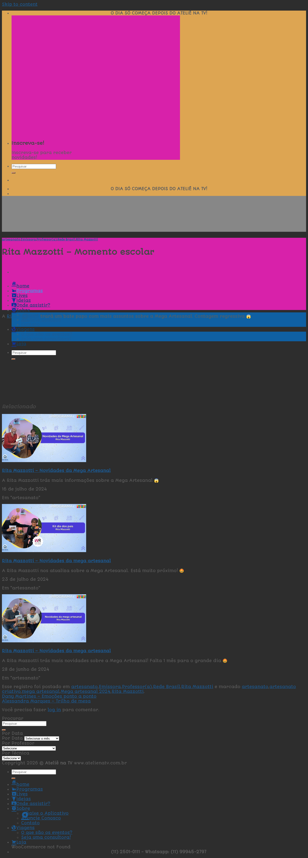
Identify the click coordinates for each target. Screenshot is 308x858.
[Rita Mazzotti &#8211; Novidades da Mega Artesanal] (44, 460)
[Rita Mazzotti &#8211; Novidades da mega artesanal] (44, 550)
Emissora (28, 239)
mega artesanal (40, 691)
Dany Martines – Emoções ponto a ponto (49, 696)
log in (54, 709)
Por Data (12, 738)
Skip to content (20, 4)
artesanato (11, 239)
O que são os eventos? (46, 832)
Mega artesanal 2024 (85, 691)
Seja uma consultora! (46, 837)
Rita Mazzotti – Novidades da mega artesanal (56, 560)
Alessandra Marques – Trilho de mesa (46, 701)
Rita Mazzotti (87, 239)
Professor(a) (47, 239)
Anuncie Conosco (41, 319)
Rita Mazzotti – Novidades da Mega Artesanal (56, 470)
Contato (30, 822)
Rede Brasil (66, 239)
